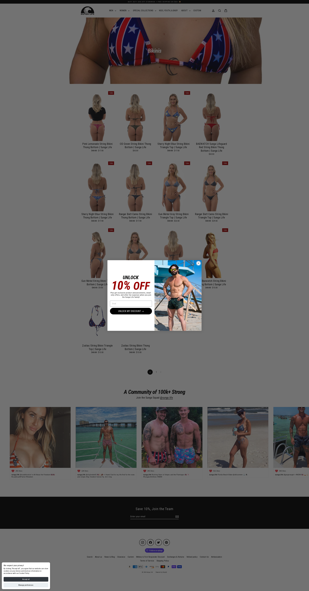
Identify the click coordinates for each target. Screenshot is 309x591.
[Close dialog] (198, 263)
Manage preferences (25, 585)
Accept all (26, 579)
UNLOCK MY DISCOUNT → (131, 311)
